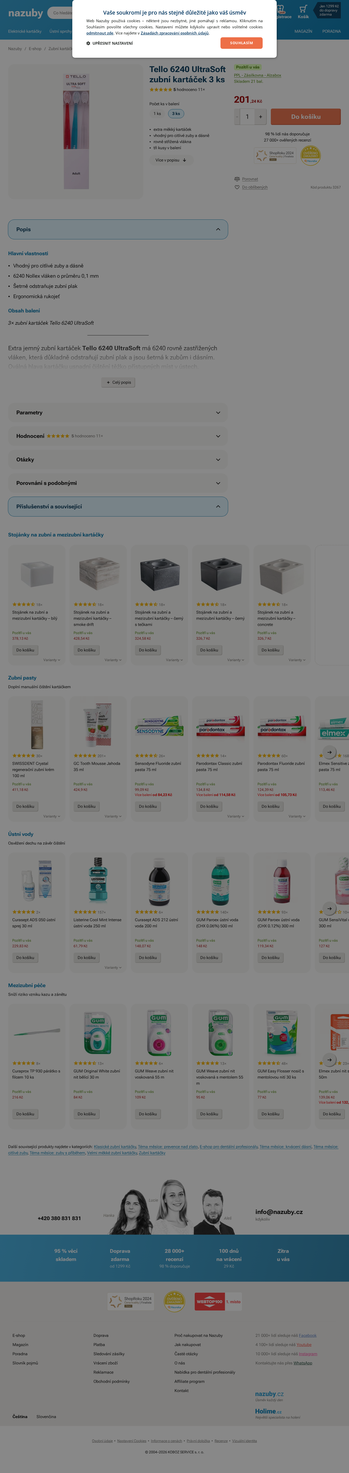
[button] (109, 43)
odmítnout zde (99, 33)
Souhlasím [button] (241, 42)
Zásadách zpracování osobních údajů (175, 33)
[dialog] (174, 29)
